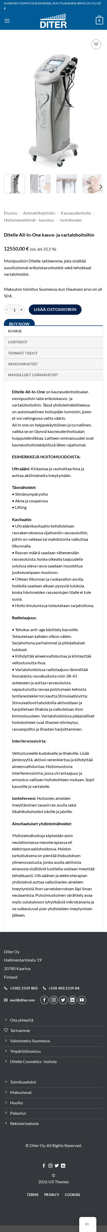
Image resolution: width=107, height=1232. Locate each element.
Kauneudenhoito (76, 212)
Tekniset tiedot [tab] (23, 353)
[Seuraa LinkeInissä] (72, 1000)
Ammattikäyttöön (39, 212)
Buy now (19, 324)
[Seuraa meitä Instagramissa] (54, 1000)
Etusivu (10, 212)
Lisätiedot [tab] (18, 342)
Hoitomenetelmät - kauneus (29, 219)
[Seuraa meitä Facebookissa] (44, 1000)
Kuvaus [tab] (15, 331)
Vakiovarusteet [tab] (23, 364)
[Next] (94, 104)
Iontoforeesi (71, 219)
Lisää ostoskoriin (55, 309)
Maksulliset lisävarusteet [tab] (33, 375)
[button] (7, 20)
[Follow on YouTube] (82, 1000)
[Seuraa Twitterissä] (63, 1000)
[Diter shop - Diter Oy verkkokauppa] (53, 20)
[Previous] (12, 104)
